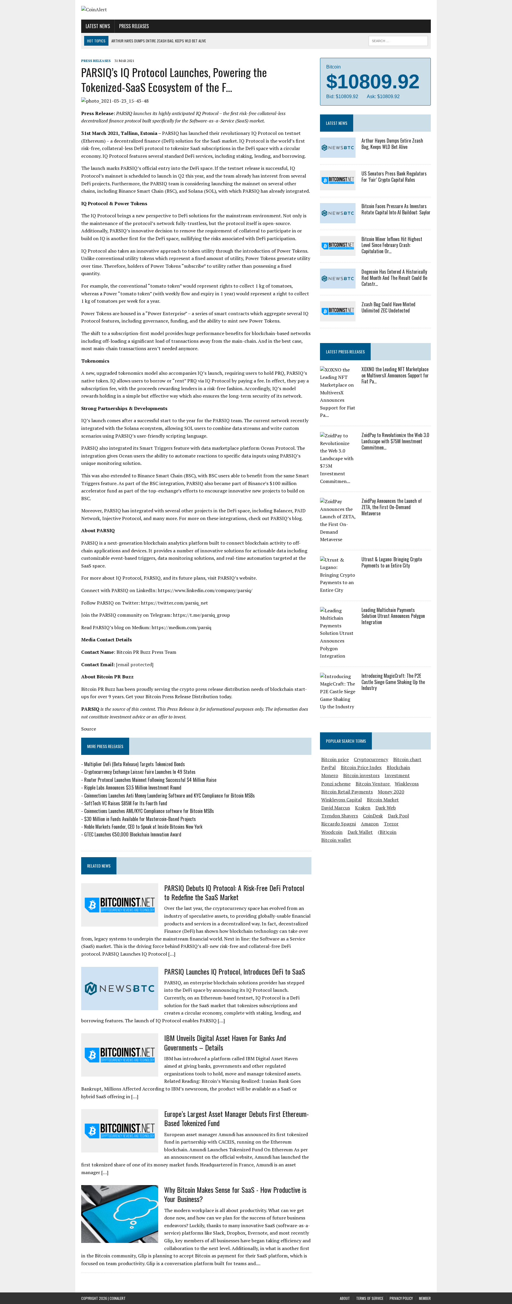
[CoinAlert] (136, 10)
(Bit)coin (387, 832)
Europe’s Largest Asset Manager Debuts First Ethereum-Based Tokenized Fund (236, 1118)
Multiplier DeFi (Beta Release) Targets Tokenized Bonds (134, 764)
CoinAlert (118, 1298)
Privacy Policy (401, 1298)
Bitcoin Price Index (361, 767)
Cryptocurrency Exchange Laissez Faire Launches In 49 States (140, 771)
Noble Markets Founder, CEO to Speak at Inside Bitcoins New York (143, 826)
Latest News (98, 26)
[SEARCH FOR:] (398, 40)
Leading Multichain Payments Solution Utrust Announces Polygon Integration (393, 616)
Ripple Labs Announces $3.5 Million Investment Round (132, 787)
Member (425, 1298)
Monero (329, 775)
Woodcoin (332, 832)
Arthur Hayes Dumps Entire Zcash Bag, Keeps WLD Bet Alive (392, 143)
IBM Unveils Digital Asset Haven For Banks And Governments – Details (225, 1042)
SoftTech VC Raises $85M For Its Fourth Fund (125, 803)
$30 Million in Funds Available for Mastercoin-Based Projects (140, 818)
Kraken (362, 807)
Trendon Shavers (339, 815)
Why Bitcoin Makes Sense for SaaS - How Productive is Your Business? (235, 1194)
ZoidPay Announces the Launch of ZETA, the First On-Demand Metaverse (391, 507)
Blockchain (398, 767)
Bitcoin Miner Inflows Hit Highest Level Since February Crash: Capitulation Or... (391, 245)
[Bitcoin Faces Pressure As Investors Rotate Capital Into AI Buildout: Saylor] (338, 219)
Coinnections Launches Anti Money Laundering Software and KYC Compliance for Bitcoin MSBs (169, 795)
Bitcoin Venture (373, 783)
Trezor (391, 823)
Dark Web (385, 807)
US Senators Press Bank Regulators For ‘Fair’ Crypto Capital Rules (394, 176)
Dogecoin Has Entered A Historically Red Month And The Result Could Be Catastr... (394, 278)
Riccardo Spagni (338, 823)
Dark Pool (398, 815)
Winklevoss (407, 783)
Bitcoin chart (407, 759)
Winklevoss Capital (341, 799)
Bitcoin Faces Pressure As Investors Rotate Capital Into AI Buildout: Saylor (396, 209)
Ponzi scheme (336, 783)
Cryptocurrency (371, 759)
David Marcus (335, 807)
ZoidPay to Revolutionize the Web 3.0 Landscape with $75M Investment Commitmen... (395, 441)
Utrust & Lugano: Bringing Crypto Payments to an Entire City (391, 562)
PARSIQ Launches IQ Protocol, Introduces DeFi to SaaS (234, 971)
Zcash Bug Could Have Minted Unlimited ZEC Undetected (388, 307)
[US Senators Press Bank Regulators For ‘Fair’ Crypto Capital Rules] (338, 186)
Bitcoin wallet (336, 840)
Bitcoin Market (383, 799)
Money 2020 (391, 791)
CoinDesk (373, 815)
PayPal (328, 767)
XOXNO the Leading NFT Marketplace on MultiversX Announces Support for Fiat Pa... (395, 375)
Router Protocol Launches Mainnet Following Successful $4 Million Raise (150, 779)
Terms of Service (369, 1298)
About (345, 1298)
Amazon (370, 823)
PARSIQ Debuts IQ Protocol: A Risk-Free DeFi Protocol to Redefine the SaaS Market (234, 892)
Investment (397, 775)
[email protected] (134, 664)
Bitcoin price (335, 759)
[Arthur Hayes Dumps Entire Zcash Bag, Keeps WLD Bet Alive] (338, 153)
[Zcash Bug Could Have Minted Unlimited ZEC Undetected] (338, 317)
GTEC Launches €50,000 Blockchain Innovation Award (132, 834)
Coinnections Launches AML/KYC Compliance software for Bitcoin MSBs (149, 810)
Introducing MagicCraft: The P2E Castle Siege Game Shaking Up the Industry (393, 682)
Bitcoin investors (361, 775)
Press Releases (134, 26)
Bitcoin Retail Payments (347, 791)
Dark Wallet (360, 832)
